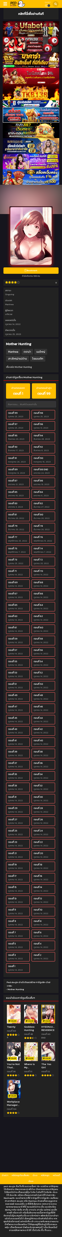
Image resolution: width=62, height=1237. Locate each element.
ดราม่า (27, 352)
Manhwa (9, 304)
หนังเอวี (56, 1175)
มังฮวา (5, 1175)
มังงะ (35, 1175)
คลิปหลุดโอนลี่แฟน (20, 1175)
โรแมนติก (37, 358)
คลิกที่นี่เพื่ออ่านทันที (31, 13)
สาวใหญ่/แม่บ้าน (17, 358)
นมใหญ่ (40, 352)
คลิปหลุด (45, 1175)
